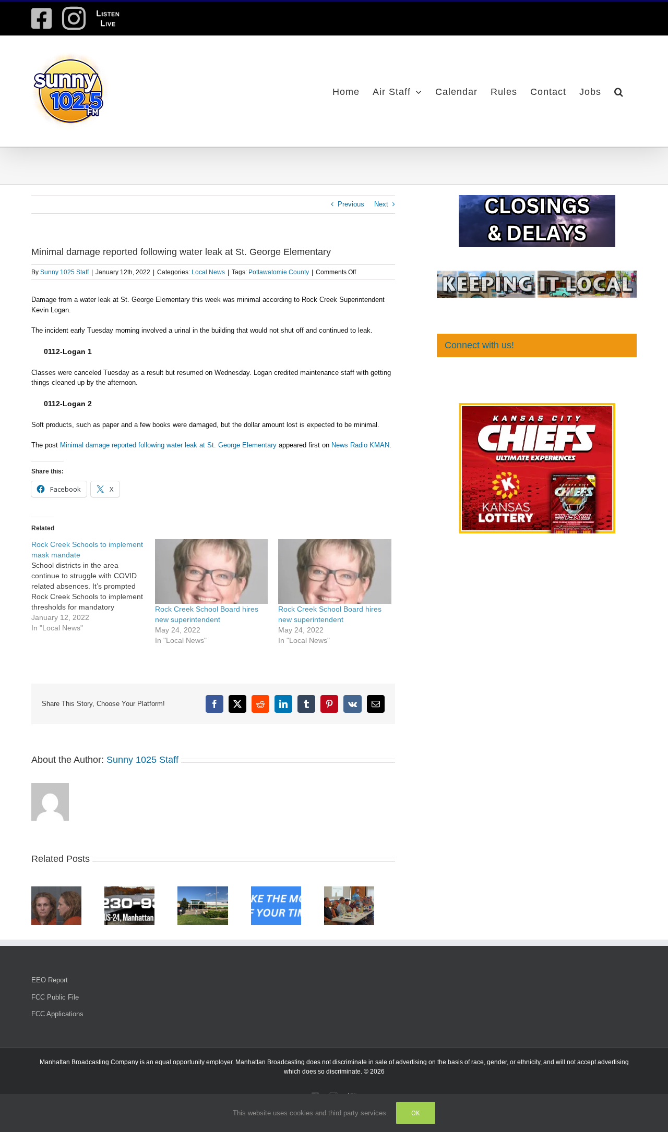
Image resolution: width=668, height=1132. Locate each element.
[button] (619, 91)
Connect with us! (479, 345)
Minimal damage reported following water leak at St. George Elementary (168, 445)
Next (381, 204)
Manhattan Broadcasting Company (89, 1065)
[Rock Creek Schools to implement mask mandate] (93, 586)
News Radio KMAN (360, 445)
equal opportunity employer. (194, 1065)
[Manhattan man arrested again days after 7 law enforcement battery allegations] (213, 890)
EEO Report (49, 983)
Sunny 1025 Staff (64, 272)
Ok (415, 1113)
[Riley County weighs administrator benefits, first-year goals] (136, 890)
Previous (351, 204)
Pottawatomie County (278, 272)
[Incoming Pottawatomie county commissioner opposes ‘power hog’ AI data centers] (368, 890)
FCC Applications (57, 1017)
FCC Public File (55, 1000)
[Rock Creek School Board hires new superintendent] (211, 571)
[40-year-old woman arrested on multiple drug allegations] (58, 890)
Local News (208, 272)
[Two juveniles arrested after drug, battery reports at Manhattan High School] (291, 890)
